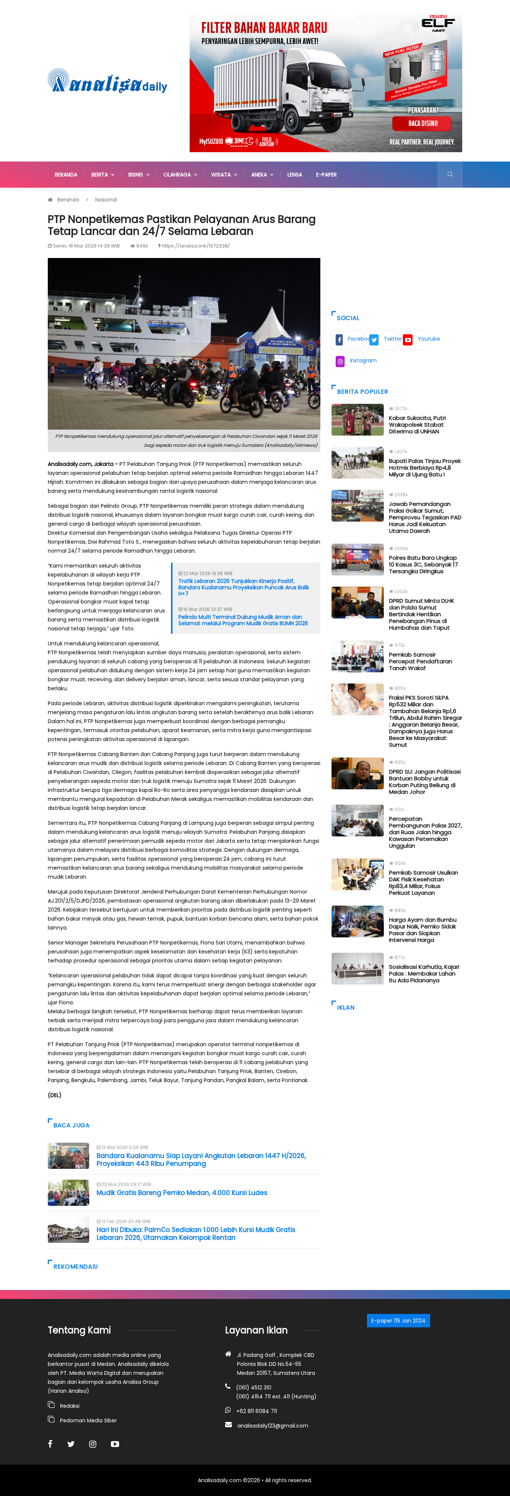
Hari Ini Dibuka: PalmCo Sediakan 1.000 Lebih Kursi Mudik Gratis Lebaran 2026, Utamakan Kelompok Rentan (196, 1233)
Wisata (222, 174)
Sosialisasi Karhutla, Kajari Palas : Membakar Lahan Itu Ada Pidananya (424, 973)
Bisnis (137, 174)
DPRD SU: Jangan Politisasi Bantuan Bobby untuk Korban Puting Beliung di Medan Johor (425, 782)
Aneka (260, 174)
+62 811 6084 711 (256, 1411)
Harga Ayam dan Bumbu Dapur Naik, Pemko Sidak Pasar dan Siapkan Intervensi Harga (423, 930)
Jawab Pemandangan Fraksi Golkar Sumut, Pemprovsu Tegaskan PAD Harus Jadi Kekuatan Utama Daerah (425, 517)
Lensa (294, 174)
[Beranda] (107, 80)
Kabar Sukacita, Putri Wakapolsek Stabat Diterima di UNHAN (417, 424)
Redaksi (70, 1406)
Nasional (106, 199)
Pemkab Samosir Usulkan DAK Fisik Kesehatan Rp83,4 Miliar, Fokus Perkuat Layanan (423, 883)
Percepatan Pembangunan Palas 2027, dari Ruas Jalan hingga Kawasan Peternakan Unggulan (425, 832)
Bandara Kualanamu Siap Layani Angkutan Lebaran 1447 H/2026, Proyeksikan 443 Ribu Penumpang (201, 1159)
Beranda (66, 174)
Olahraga (179, 174)
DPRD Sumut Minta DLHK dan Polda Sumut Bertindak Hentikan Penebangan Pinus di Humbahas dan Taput (421, 614)
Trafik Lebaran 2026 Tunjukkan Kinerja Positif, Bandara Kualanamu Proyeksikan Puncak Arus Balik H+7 (243, 587)
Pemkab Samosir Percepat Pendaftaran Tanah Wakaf (420, 661)
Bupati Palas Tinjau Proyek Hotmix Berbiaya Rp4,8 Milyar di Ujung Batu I (425, 467)
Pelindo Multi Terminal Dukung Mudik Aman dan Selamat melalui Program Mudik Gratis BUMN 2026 (243, 620)
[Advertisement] (397, 247)
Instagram (357, 360)
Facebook (356, 338)
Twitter (390, 338)
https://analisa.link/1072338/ (196, 245)
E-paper (326, 174)
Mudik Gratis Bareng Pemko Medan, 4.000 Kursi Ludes (182, 1192)
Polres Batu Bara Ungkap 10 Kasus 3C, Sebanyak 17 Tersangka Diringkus (423, 564)
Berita (101, 174)
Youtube (424, 338)
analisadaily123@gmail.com (272, 1425)
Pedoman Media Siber (88, 1420)
